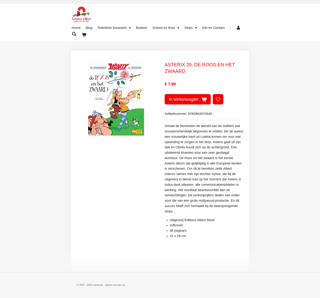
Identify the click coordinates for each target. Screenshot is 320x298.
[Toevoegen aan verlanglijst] (218, 99)
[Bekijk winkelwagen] (84, 35)
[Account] (238, 27)
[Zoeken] (74, 34)
